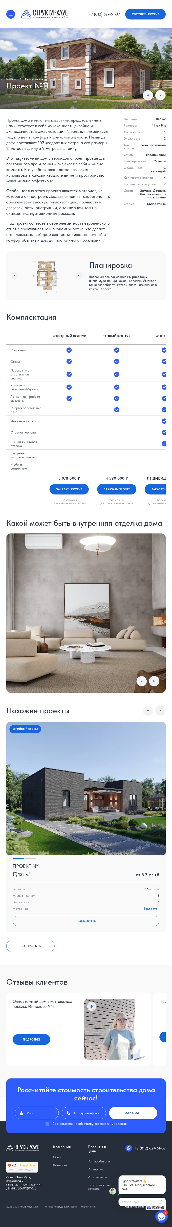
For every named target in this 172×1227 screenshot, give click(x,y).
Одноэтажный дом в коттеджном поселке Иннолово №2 (42, 1004)
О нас (57, 1157)
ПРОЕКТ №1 (26, 866)
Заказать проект (69, 489)
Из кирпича (96, 1169)
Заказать (133, 1113)
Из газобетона (63, 79)
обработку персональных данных (102, 1124)
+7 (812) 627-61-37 (104, 14)
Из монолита (97, 1177)
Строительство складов (99, 1187)
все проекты (31, 946)
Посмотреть (86, 921)
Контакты (60, 1165)
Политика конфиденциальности (60, 1206)
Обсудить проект (145, 14)
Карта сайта (88, 1206)
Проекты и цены (34, 79)
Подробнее (31, 1039)
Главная (11, 79)
